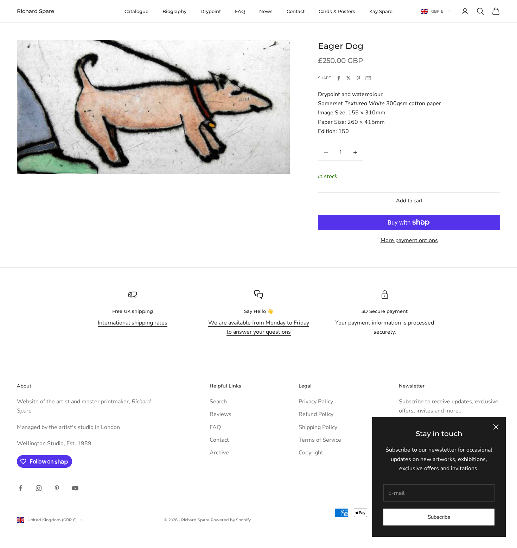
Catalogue (136, 11)
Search (218, 401)
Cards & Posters (337, 11)
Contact (296, 11)
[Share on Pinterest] (358, 78)
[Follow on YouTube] (75, 488)
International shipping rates (132, 323)
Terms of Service (320, 440)
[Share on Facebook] (339, 78)
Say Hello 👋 (258, 311)
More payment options (409, 240)
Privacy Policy (316, 401)
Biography (174, 11)
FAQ (240, 11)
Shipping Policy (318, 427)
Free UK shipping (132, 311)
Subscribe (439, 517)
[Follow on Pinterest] (56, 488)
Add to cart (409, 200)
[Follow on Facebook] (20, 488)
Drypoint (210, 11)
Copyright (311, 452)
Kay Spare (380, 11)
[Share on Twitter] (348, 78)
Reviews (220, 414)
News (266, 11)
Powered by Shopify (231, 519)
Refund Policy (316, 414)
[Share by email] (368, 78)
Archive (219, 452)
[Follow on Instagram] (38, 488)
